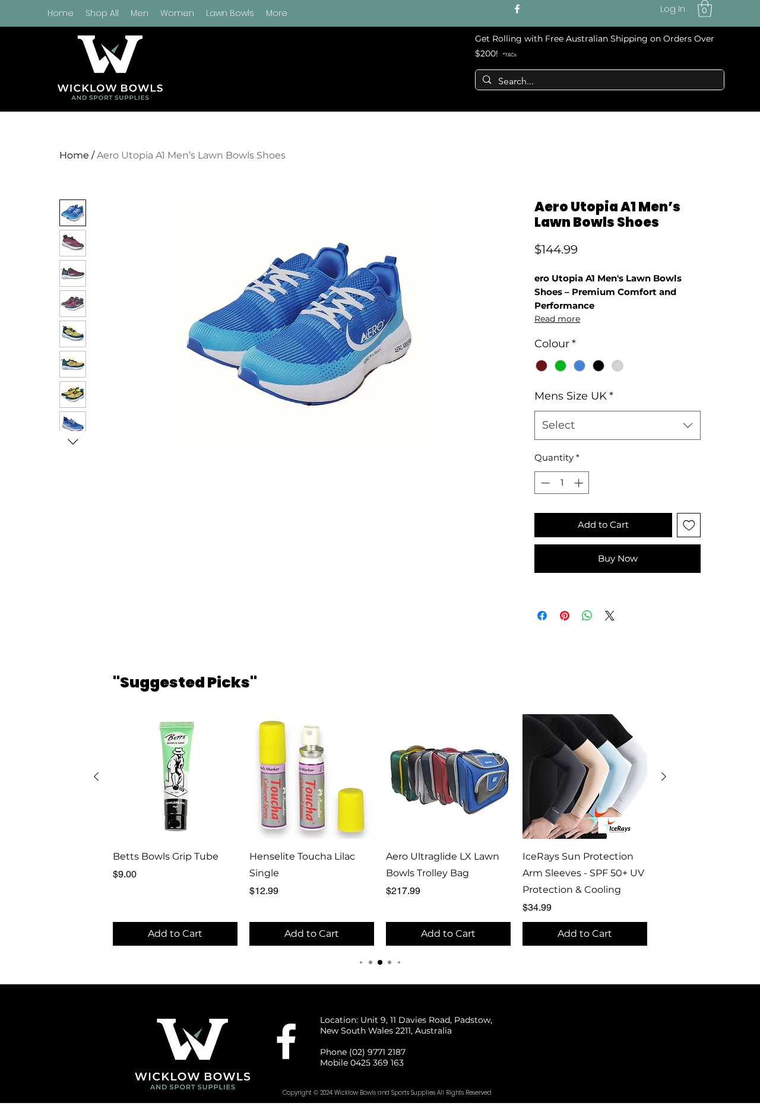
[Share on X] (610, 616)
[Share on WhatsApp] (587, 616)
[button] (705, 8)
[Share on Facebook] (542, 616)
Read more (557, 318)
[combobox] (617, 426)
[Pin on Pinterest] (565, 616)
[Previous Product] (96, 776)
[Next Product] (664, 776)
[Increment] (580, 483)
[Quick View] (175, 776)
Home (74, 155)
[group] (380, 830)
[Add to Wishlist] (689, 525)
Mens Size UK (573, 396)
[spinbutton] (562, 483)
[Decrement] (544, 483)
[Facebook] (517, 9)
